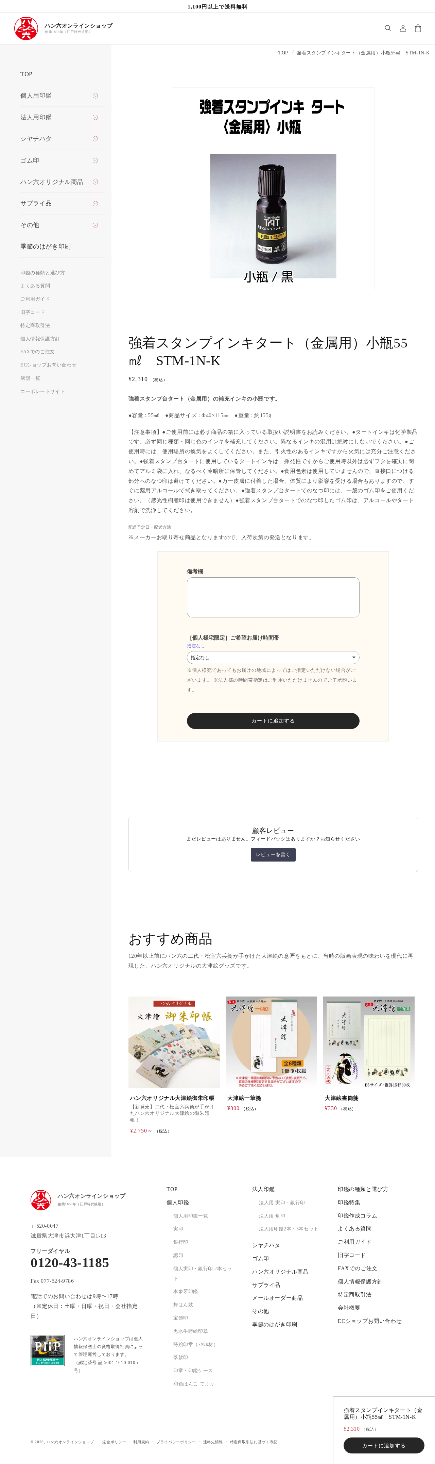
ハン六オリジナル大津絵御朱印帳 (172, 1098)
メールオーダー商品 (277, 1298)
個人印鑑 (178, 1202)
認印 (178, 1255)
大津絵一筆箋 (244, 1098)
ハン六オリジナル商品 (280, 1272)
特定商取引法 (35, 325)
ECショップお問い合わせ (48, 365)
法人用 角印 (272, 1216)
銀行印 (180, 1242)
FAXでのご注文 (37, 351)
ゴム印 (260, 1258)
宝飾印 (180, 1318)
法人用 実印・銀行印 (282, 1202)
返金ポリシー (114, 1442)
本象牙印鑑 (185, 1291)
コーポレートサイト (42, 391)
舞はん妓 (183, 1304)
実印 (178, 1228)
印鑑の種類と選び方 (42, 272)
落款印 (180, 1357)
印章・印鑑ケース (193, 1370)
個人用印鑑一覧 (190, 1216)
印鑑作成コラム (357, 1216)
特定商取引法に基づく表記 (254, 1442)
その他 (260, 1311)
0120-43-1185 (70, 1263)
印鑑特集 (349, 1202)
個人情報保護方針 (40, 338)
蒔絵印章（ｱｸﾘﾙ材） (196, 1344)
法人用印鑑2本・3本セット (289, 1228)
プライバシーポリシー (176, 1442)
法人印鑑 (263, 1189)
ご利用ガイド (35, 299)
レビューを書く (273, 854)
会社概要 (349, 1308)
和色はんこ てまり (193, 1383)
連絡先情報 (213, 1442)
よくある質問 (35, 285)
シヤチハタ (266, 1245)
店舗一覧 (30, 378)
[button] (388, 28)
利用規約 (141, 1442)
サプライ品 (266, 1285)
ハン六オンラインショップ (70, 1442)
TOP (26, 74)
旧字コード (32, 312)
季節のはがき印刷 (45, 246)
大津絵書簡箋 (342, 1098)
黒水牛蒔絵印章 (190, 1331)
